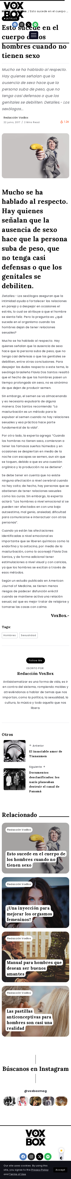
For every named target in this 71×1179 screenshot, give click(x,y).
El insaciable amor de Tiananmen (45, 754)
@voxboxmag (35, 1091)
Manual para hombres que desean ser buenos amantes (34, 968)
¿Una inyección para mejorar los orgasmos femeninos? (29, 914)
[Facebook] (15, 24)
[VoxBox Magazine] (14, 10)
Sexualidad (28, 635)
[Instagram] (22, 24)
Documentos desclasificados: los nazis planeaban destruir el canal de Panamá (44, 782)
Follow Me (35, 660)
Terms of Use (17, 1174)
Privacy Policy (40, 1170)
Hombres (9, 635)
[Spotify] (35, 24)
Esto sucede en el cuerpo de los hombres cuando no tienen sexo (36, 859)
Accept (60, 1170)
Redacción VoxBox (16, 117)
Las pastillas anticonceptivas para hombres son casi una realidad (29, 1020)
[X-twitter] (28, 24)
